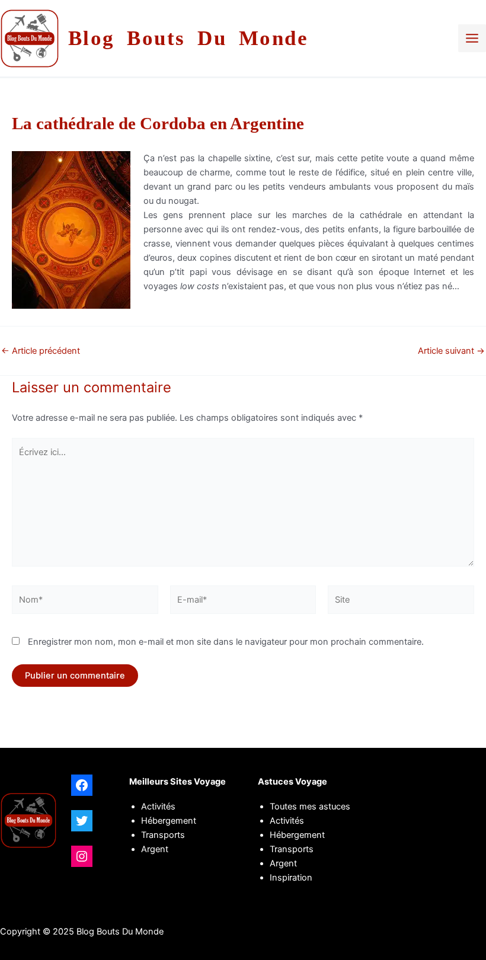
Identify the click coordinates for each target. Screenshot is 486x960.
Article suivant (451, 351)
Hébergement (168, 820)
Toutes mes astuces (310, 806)
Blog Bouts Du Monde (188, 38)
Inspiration (291, 877)
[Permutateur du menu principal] (472, 38)
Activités (158, 806)
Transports (292, 849)
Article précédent (40, 351)
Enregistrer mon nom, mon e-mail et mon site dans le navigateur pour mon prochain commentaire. (226, 641)
